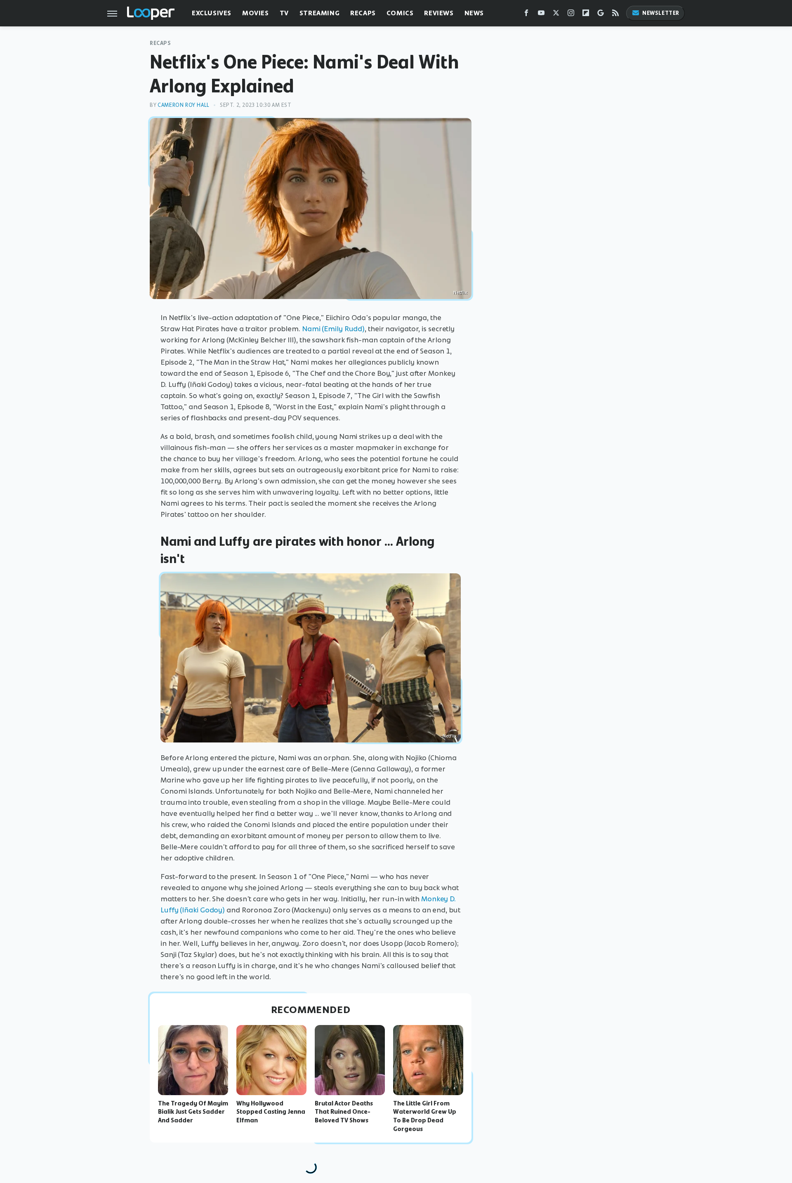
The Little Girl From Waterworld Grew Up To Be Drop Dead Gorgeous (424, 1116)
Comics (400, 13)
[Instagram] (571, 14)
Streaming (319, 13)
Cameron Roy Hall (184, 104)
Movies (255, 13)
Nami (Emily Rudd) (333, 329)
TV (284, 13)
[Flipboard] (586, 14)
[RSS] (615, 14)
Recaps (363, 13)
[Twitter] (556, 14)
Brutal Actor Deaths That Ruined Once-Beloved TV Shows (344, 1112)
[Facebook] (526, 14)
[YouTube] (541, 14)
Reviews (438, 13)
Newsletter (660, 12)
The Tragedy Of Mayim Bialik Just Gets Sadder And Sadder (193, 1112)
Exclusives (211, 13)
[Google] (600, 14)
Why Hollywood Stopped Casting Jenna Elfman (270, 1112)
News (474, 13)
